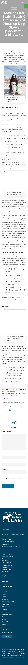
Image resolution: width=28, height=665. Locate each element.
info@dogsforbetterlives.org (8, 541)
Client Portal (5, 599)
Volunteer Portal (6, 606)
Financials (4, 611)
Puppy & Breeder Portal (8, 601)
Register (4, 624)
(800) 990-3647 (5, 560)
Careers (4, 596)
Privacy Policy (5, 621)
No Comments (22, 38)
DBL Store (4, 619)
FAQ (3, 589)
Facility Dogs (5, 584)
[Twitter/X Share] (6, 410)
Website (4, 469)
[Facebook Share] (3, 410)
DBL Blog (14, 8)
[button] (26, 6)
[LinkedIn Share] (10, 410)
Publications (5, 594)
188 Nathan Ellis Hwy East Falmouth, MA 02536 (8, 567)
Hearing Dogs (5, 579)
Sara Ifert (6, 38)
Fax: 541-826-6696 (6, 562)
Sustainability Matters (7, 614)
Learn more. (16, 406)
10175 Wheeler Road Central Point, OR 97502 (7, 554)
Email (3, 462)
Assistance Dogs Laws (7, 616)
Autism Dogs (5, 581)
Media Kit (4, 609)
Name (3, 455)
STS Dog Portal (5, 604)
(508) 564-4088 (5, 571)
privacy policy (19, 657)
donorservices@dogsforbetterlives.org (11, 546)
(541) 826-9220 (5, 558)
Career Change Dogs (7, 586)
